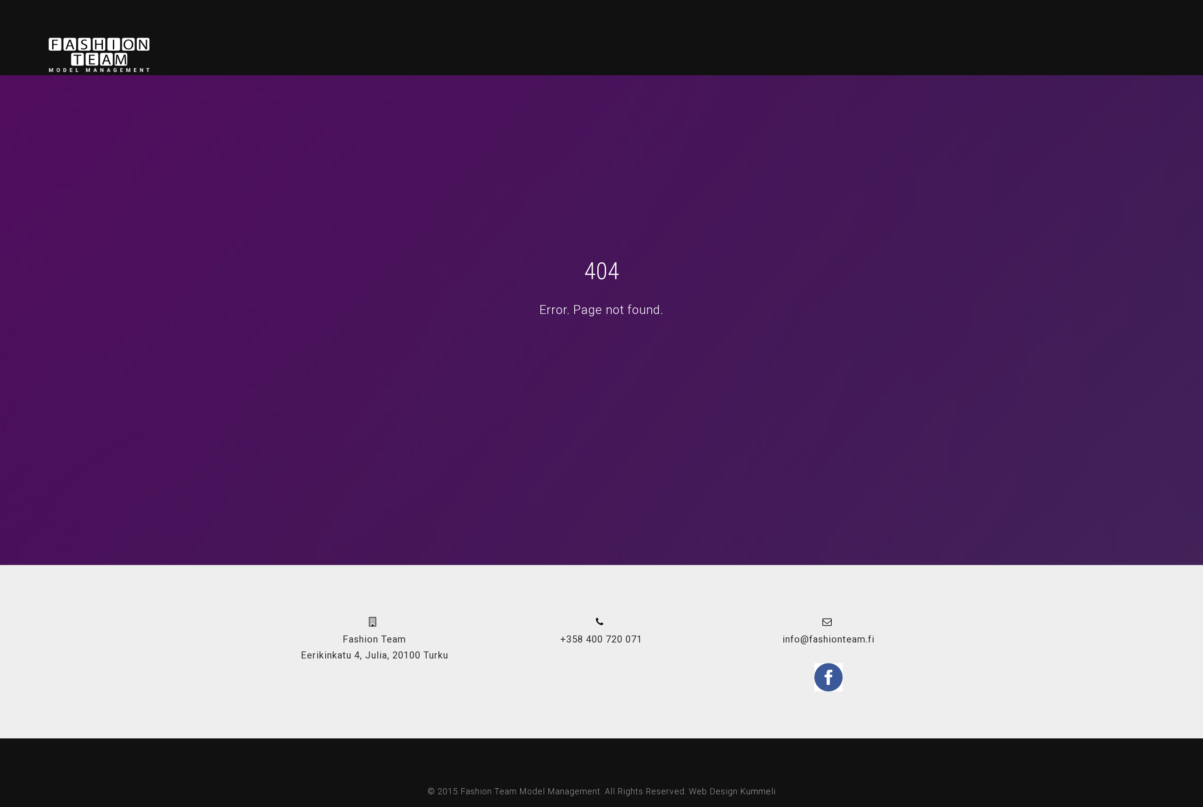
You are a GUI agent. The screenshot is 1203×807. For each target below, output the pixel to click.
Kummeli (758, 791)
